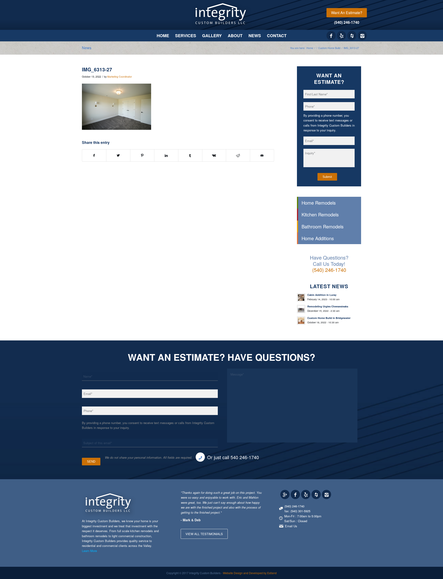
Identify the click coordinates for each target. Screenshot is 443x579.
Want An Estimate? (346, 12)
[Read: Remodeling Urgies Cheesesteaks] (301, 309)
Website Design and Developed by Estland (250, 573)
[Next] (257, 494)
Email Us (291, 526)
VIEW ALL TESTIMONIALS (204, 534)
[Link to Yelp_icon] (341, 35)
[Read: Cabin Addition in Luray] (301, 297)
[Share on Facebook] (94, 155)
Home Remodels (319, 202)
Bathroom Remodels (323, 226)
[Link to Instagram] (362, 35)
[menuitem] (346, 12)
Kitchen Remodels (320, 214)
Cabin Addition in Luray (321, 295)
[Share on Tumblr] (190, 155)
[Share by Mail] (262, 155)
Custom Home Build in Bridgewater (328, 318)
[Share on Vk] (214, 155)
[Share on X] (118, 155)
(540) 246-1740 (346, 22)
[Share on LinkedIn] (166, 155)
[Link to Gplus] (285, 494)
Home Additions (318, 238)
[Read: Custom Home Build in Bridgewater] (301, 320)
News (86, 47)
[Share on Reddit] (238, 155)
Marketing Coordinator (119, 76)
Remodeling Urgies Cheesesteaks (327, 306)
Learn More (89, 551)
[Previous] (247, 494)
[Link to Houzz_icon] (351, 35)
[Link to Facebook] (331, 35)
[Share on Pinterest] (142, 155)
